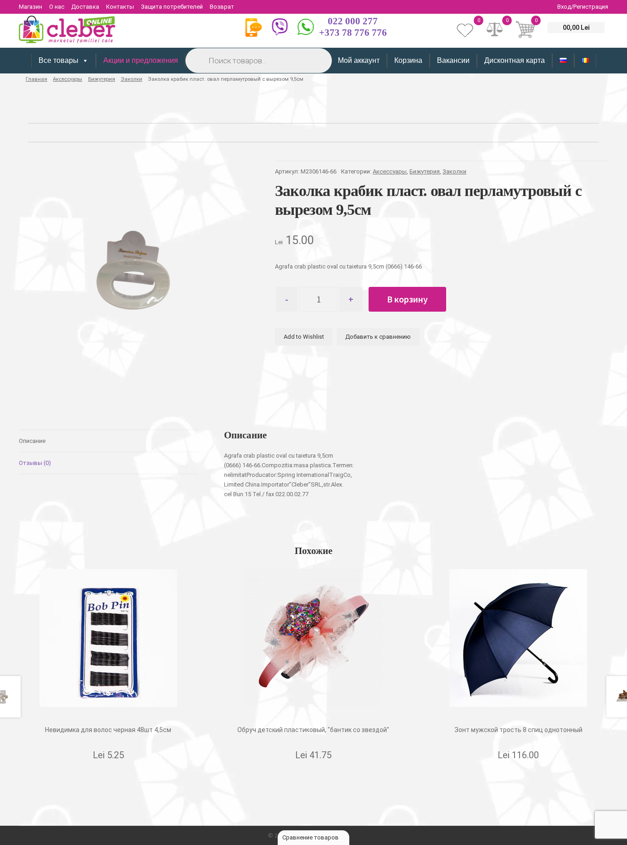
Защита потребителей (172, 6)
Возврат (222, 6)
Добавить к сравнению (378, 336)
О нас (56, 6)
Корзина (408, 60)
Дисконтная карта (514, 60)
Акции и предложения (140, 60)
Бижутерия (101, 79)
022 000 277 (353, 21)
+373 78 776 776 (353, 32)
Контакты (120, 6)
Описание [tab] (32, 440)
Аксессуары (67, 79)
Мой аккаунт (359, 60)
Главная (36, 79)
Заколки (131, 79)
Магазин (30, 6)
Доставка (85, 6)
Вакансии (453, 60)
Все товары (58, 60)
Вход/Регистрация (582, 6)
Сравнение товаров (311, 837)
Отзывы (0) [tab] (35, 462)
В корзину (407, 299)
